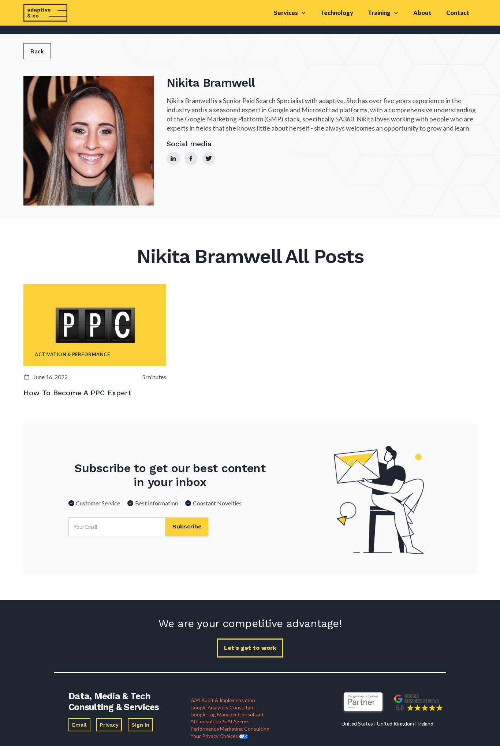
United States (357, 723)
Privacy (109, 725)
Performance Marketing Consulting (229, 729)
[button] (289, 13)
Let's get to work (250, 647)
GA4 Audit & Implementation (222, 700)
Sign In (140, 725)
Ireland (425, 723)
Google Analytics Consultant (222, 707)
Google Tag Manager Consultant (227, 714)
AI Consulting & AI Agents (220, 721)
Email (79, 725)
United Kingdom (395, 723)
